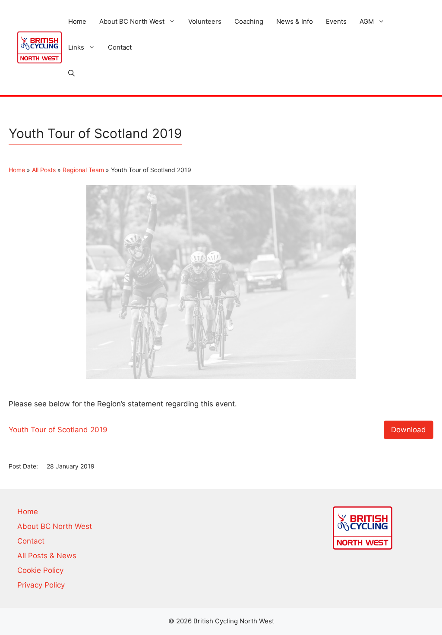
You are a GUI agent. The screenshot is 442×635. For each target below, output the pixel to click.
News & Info (294, 21)
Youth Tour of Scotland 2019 (58, 429)
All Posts (44, 169)
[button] (71, 73)
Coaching (248, 21)
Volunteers (204, 21)
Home (77, 21)
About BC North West (131, 21)
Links (76, 47)
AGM (367, 21)
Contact (120, 47)
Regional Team (83, 169)
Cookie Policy (40, 570)
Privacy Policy (41, 585)
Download (408, 429)
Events (336, 21)
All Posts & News (46, 555)
